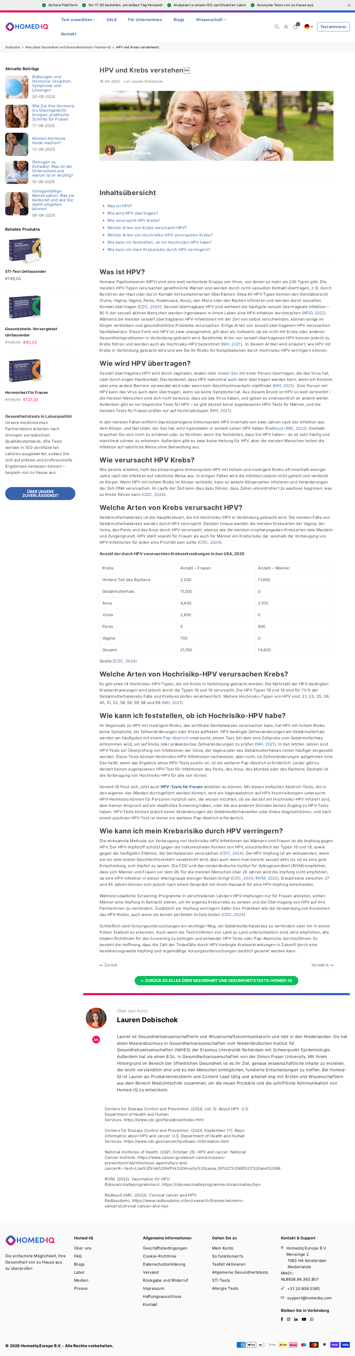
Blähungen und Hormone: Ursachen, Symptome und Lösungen (51, 83)
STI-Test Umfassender (25, 271)
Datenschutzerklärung (164, 1264)
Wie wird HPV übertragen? (132, 213)
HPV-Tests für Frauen (182, 786)
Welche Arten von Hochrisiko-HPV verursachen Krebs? (160, 234)
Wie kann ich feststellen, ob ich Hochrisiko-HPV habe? (159, 242)
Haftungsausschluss (162, 1296)
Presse (81, 1288)
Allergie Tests (225, 1288)
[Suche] (276, 26)
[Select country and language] (308, 26)
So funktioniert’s (228, 1256)
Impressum (153, 1288)
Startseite (12, 47)
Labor (79, 1272)
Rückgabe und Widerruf (165, 1280)
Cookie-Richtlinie (159, 1256)
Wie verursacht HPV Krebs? (133, 220)
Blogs (179, 19)
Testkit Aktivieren (229, 1264)
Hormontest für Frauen (26, 392)
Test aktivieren (333, 26)
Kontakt (68, 33)
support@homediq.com (309, 1297)
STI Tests (221, 1280)
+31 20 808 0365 (303, 1288)
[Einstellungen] (286, 26)
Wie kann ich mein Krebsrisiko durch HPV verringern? (158, 249)
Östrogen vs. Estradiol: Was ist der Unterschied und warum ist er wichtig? (52, 168)
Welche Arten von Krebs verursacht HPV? (147, 227)
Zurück (110, 964)
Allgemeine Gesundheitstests (240, 1272)
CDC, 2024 (149, 306)
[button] (295, 26)
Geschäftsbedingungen (165, 1248)
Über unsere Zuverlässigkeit (40, 493)
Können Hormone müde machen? (48, 140)
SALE (112, 19)
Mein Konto (223, 1248)
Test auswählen (76, 19)
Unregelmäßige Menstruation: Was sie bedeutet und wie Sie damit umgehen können (53, 200)
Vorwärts (321, 964)
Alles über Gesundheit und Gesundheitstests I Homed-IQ (68, 47)
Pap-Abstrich (175, 737)
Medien (81, 1280)
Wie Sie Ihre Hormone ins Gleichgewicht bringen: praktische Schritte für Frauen (53, 112)
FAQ (78, 1256)
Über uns (82, 1248)
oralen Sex (228, 373)
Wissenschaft (209, 19)
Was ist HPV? (120, 205)
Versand (151, 1272)
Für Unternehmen (145, 19)
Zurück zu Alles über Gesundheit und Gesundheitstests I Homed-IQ (218, 980)
